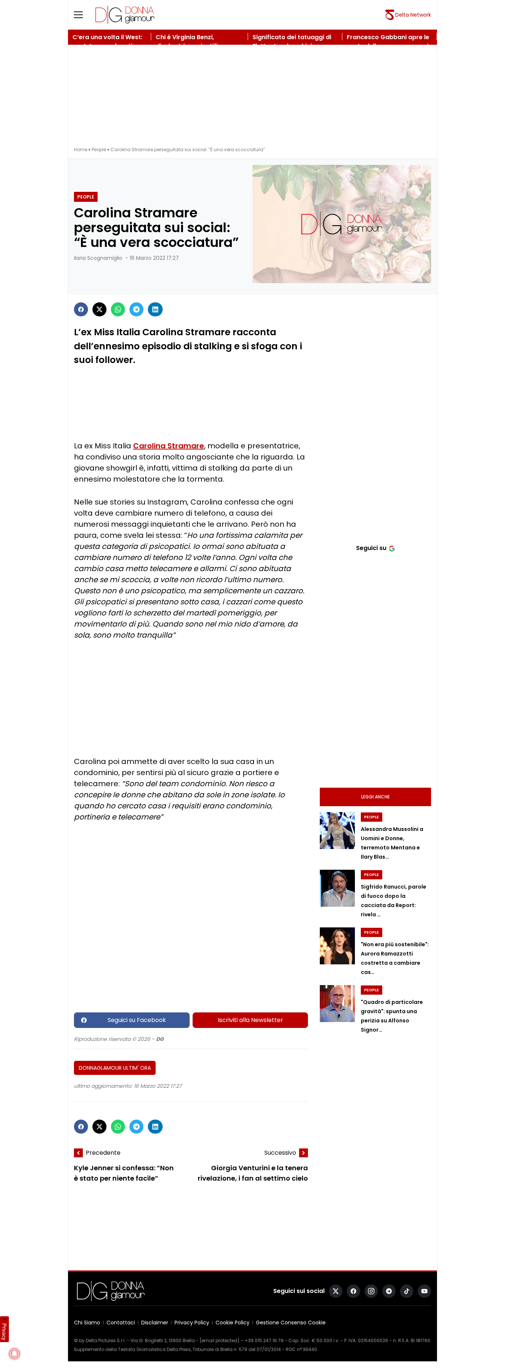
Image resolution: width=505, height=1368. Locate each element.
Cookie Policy (233, 1322)
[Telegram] (136, 309)
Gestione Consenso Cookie (291, 1322)
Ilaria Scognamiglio (98, 258)
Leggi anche (375, 797)
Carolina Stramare (168, 446)
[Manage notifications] (14, 1353)
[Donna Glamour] (125, 15)
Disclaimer (154, 1322)
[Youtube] (424, 1291)
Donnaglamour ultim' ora (115, 1068)
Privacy (4, 1331)
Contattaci (120, 1322)
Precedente (103, 1152)
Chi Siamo (87, 1322)
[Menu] (83, 14)
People (99, 149)
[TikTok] (406, 1291)
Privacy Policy (191, 1322)
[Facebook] (81, 309)
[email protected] (220, 1340)
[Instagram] (371, 1291)
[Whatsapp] (118, 309)
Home (80, 149)
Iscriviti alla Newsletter (250, 1020)
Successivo (280, 1152)
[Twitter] (99, 309)
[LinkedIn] (155, 309)
